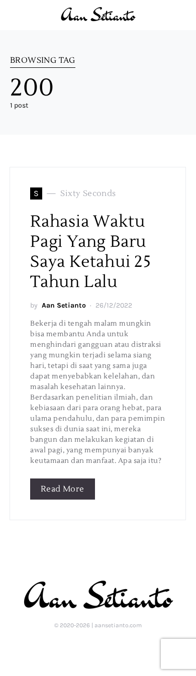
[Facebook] (113, 647)
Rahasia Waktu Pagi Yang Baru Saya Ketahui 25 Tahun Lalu (90, 251)
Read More (62, 489)
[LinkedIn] (81, 647)
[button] (183, 15)
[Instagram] (97, 647)
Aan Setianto (64, 305)
